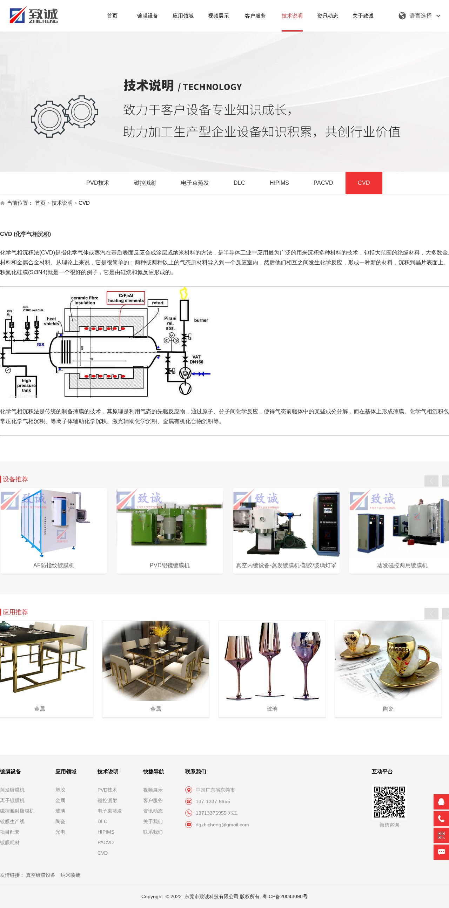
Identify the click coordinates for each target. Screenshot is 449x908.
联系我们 (153, 832)
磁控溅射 (145, 183)
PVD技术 (97, 183)
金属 (60, 800)
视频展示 (218, 16)
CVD (364, 183)
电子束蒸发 (195, 183)
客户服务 (255, 16)
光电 (60, 832)
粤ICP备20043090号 (285, 896)
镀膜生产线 (12, 821)
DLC (239, 183)
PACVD (323, 183)
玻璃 (60, 811)
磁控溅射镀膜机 (17, 811)
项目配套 (10, 832)
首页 (112, 16)
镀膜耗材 (10, 842)
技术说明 (292, 16)
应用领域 (183, 16)
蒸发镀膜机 (12, 790)
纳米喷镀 (70, 875)
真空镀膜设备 (40, 875)
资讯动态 (327, 16)
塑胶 (60, 790)
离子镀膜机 (12, 800)
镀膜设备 (147, 16)
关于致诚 (363, 16)
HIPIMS (279, 183)
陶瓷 (60, 821)
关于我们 (153, 821)
